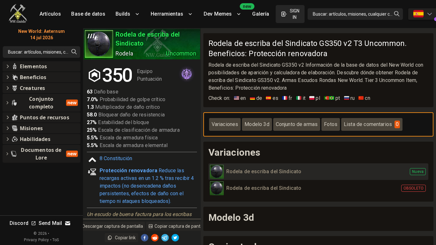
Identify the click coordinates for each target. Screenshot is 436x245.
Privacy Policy (36, 240)
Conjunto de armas (297, 124)
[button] (41, 66)
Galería (260, 14)
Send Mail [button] (50, 223)
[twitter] (175, 237)
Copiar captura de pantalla (180, 226)
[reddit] (155, 237)
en (240, 98)
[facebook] (144, 237)
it (301, 98)
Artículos (50, 14)
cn (364, 98)
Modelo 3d (256, 124)
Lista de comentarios (371, 124)
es (272, 98)
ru (349, 98)
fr (287, 98)
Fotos (330, 124)
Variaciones (225, 124)
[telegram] (165, 237)
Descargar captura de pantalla (112, 226)
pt (332, 98)
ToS (55, 240)
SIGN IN (294, 14)
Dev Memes (225, 11)
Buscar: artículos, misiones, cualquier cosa (355, 14)
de (256, 98)
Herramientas (167, 14)
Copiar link (125, 237)
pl (314, 98)
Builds (123, 14)
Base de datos (88, 14)
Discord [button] (19, 223)
